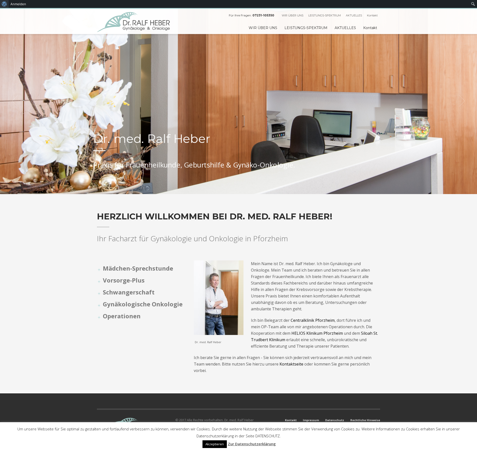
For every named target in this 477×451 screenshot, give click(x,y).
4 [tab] (242, 188)
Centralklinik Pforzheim (313, 320)
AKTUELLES (354, 15)
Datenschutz (334, 420)
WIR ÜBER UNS (292, 15)
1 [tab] (231, 188)
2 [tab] (235, 188)
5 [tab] (246, 188)
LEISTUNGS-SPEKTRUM (324, 15)
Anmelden (18, 4)
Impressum (311, 420)
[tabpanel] (238, 101)
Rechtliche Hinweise (365, 420)
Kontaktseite (291, 364)
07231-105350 (263, 15)
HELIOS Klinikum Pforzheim (317, 333)
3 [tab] (238, 188)
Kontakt (372, 15)
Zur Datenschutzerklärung (252, 443)
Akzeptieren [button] (214, 444)
